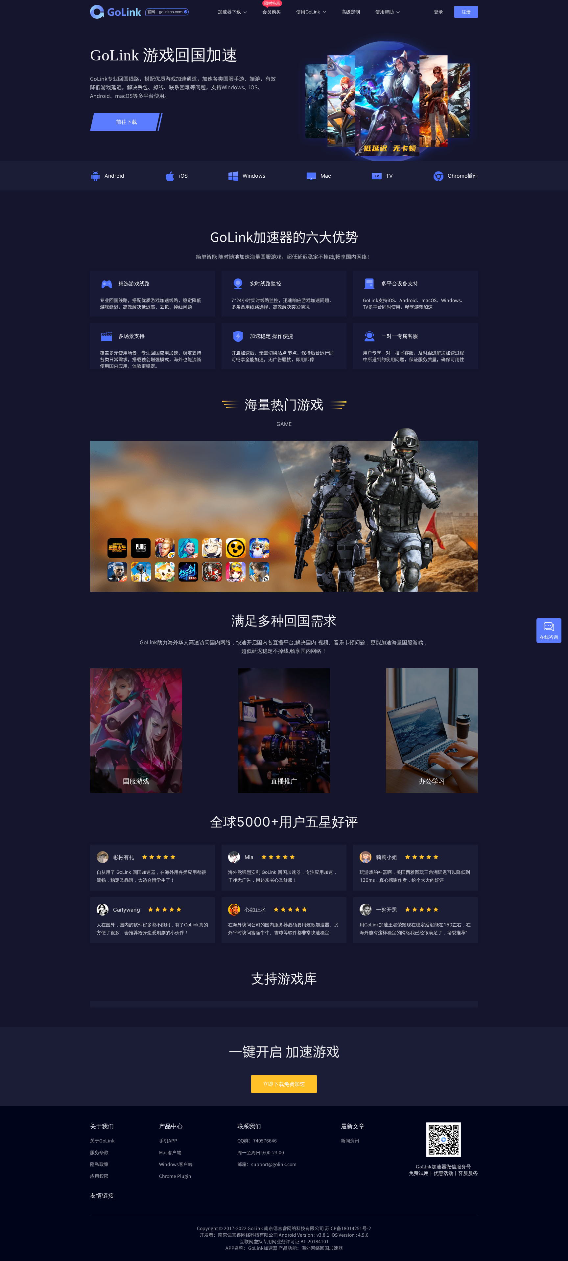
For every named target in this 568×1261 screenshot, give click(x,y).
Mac (325, 175)
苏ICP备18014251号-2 (348, 1228)
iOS (183, 175)
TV (389, 175)
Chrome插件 (463, 175)
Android (114, 175)
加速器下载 (229, 11)
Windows (254, 175)
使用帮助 (384, 11)
